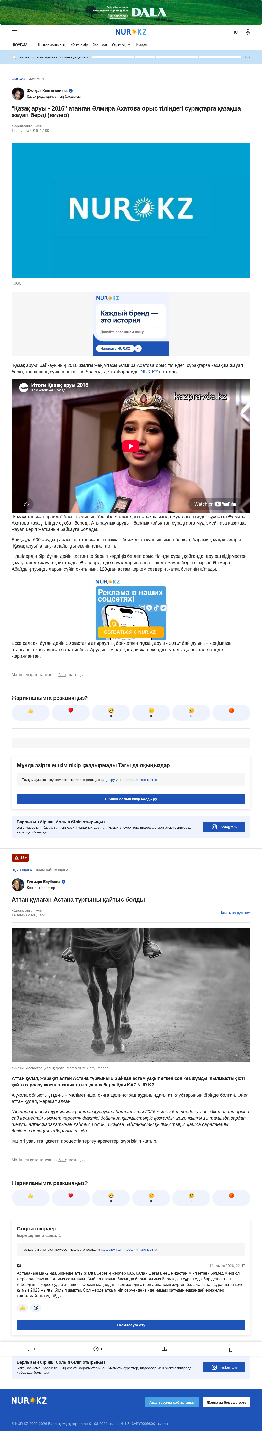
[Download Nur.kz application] (131, 12)
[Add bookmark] (231, 1350)
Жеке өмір (79, 45)
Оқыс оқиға (121, 45)
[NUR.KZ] (131, 32)
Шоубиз (19, 45)
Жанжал (100, 45)
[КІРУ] (248, 32)
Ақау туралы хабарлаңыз (172, 1402)
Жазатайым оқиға (52, 870)
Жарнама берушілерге (226, 1402)
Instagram (228, 827)
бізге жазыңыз (71, 675)
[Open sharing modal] (164, 1349)
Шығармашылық (52, 45)
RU (235, 32)
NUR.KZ (149, 371)
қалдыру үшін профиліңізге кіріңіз (129, 780)
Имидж (141, 45)
